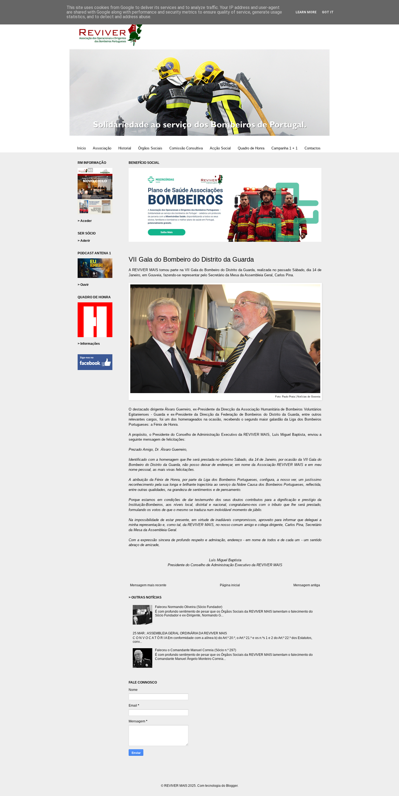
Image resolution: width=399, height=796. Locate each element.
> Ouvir (83, 285)
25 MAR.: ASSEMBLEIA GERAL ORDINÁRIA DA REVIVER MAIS (180, 633)
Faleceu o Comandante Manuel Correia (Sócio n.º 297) (195, 650)
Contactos (313, 148)
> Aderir (84, 241)
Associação (102, 148)
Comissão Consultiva (186, 148)
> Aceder (85, 221)
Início (81, 148)
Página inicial (230, 585)
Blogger (231, 786)
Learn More (306, 12)
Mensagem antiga (306, 585)
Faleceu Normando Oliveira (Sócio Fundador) (188, 607)
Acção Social (220, 148)
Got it (328, 12)
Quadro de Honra (251, 148)
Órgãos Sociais (150, 148)
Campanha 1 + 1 (284, 148)
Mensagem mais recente (148, 585)
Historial (124, 148)
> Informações (89, 344)
